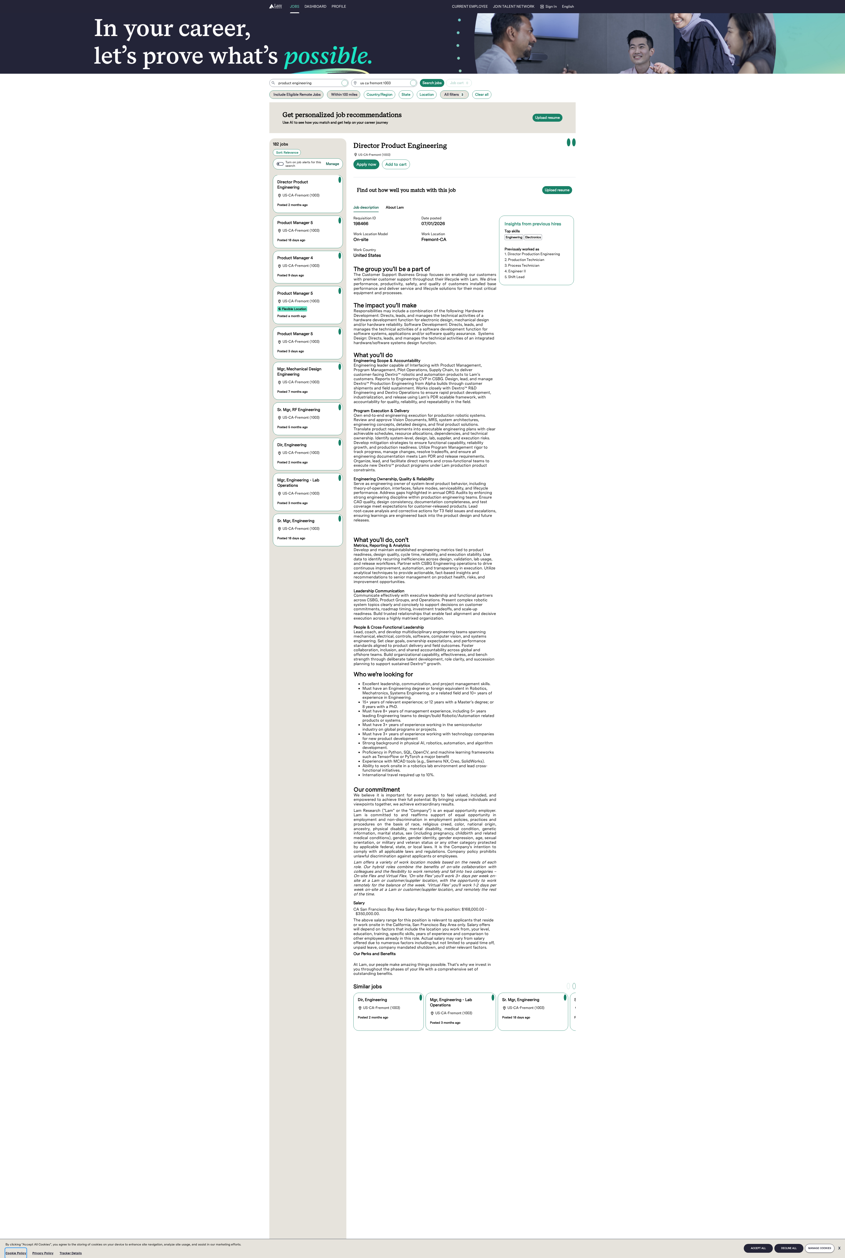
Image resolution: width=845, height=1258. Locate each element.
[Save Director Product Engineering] (339, 180)
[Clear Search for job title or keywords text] (345, 83)
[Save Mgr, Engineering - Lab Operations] (339, 478)
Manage (332, 164)
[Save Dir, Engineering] (339, 443)
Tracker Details (71, 1253)
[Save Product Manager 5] (339, 220)
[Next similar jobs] (574, 986)
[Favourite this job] (568, 142)
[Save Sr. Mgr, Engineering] (339, 518)
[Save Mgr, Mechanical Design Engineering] (339, 367)
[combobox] (309, 83)
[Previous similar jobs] (568, 986)
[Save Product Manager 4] (339, 256)
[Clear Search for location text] (413, 83)
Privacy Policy (42, 1253)
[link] (275, 6)
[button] (568, 6)
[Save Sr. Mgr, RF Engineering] (339, 407)
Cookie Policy (16, 1253)
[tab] (367, 207)
